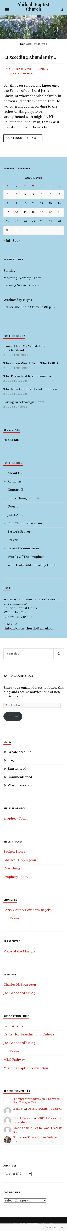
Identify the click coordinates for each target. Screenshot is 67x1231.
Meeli (17, 1127)
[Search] (58, 9)
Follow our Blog (18, 676)
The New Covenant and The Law (30, 389)
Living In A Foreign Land (23, 402)
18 (33, 212)
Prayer (13, 540)
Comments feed (20, 777)
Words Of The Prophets (26, 557)
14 (59, 203)
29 (7, 230)
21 (59, 212)
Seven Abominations (24, 548)
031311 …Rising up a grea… (45, 1108)
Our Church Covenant (25, 523)
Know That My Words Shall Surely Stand (25, 348)
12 (41, 203)
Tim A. (44, 69)
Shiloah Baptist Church (33, 6)
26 (41, 221)
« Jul (6, 241)
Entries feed (17, 768)
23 (16, 221)
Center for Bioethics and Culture (28, 1034)
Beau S (18, 1108)
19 (41, 212)
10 (25, 203)
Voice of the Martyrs (19, 951)
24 (25, 221)
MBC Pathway (14, 1060)
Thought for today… (27, 1098)
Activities (15, 481)
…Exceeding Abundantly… (29, 57)
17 (25, 212)
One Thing (11, 868)
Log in (13, 760)
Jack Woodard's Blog (19, 993)
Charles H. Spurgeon (19, 860)
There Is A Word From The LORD (30, 363)
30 (16, 230)
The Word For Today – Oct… (36, 1100)
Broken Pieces (14, 851)
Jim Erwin (11, 918)
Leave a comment (21, 73)
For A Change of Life (24, 498)
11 (33, 203)
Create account (19, 752)
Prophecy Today (15, 818)
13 (50, 203)
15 (7, 212)
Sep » (17, 241)
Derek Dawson (23, 1118)
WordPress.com (20, 785)
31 (25, 230)
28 (59, 221)
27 (50, 221)
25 (33, 221)
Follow (13, 716)
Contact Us (16, 490)
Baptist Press (13, 1026)
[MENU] (6, 9)
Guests (13, 506)
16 (16, 212)
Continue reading (20, 139)
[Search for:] (33, 653)
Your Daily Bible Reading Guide (32, 565)
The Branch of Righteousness (27, 376)
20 (50, 212)
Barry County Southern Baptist (27, 910)
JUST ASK (15, 515)
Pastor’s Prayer (19, 531)
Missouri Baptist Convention (25, 1068)
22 (7, 221)
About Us (15, 473)
